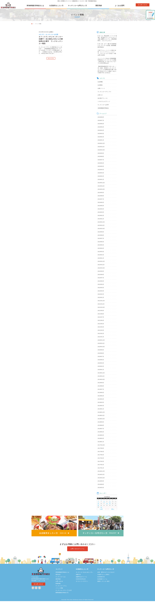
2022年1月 (101, 297)
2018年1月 (101, 441)
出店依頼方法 (101, 576)
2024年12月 (101, 182)
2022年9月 (101, 271)
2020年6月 (101, 359)
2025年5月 (101, 166)
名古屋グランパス (103, 98)
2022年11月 (101, 264)
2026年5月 (101, 127)
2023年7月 (101, 238)
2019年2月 (101, 405)
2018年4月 (101, 438)
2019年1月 (101, 409)
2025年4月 (101, 169)
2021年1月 (101, 336)
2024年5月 (101, 205)
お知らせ (100, 95)
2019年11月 (101, 376)
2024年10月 (101, 189)
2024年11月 (101, 186)
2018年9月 (101, 422)
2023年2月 (101, 254)
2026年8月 (101, 117)
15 (98, 503)
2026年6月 (101, 123)
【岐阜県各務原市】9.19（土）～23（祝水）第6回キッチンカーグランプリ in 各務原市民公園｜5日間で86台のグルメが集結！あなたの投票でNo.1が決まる (107, 69)
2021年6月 (101, 320)
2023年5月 (101, 245)
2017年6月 (101, 451)
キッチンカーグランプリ (104, 91)
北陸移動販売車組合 (103, 108)
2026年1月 (101, 140)
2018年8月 (101, 425)
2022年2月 (101, 294)
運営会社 (58, 574)
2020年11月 (101, 343)
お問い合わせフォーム (78, 548)
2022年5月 (101, 284)
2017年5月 (101, 454)
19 (110, 503)
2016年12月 (101, 471)
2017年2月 (101, 464)
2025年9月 (101, 153)
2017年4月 (101, 458)
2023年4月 (101, 248)
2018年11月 (101, 415)
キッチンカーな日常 (52, 34)
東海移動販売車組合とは (35, 5)
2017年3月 (101, 461)
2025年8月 (101, 156)
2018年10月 (101, 418)
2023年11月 (101, 225)
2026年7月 (101, 120)
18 (107, 503)
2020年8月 (101, 353)
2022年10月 (101, 268)
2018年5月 (101, 435)
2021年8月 (101, 313)
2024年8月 (101, 195)
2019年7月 (101, 389)
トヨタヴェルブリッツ (104, 101)
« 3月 (101, 509)
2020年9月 (101, 350)
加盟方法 (78, 574)
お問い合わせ (59, 581)
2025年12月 (101, 143)
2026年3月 (101, 133)
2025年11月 (101, 146)
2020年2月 (101, 366)
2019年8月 (101, 386)
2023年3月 (101, 251)
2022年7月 (101, 277)
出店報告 (100, 85)
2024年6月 (101, 202)
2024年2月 (101, 215)
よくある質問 (119, 5)
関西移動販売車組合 (61, 592)
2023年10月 (101, 228)
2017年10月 (101, 445)
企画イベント (101, 88)
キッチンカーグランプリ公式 (64, 590)
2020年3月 (101, 363)
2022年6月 (101, 281)
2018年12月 (101, 412)
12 (110, 501)
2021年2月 (101, 333)
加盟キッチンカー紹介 (103, 581)
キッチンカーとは (60, 576)
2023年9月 (101, 232)
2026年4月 (101, 130)
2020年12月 (101, 340)
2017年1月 (101, 468)
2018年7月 (101, 428)
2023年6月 (101, 241)
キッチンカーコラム (61, 585)
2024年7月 (101, 199)
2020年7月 (101, 356)
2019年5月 (101, 395)
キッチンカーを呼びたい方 (77, 5)
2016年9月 (101, 481)
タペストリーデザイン (82, 581)
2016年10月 (101, 477)
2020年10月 (101, 346)
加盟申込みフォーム (81, 576)
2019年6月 (101, 392)
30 (101, 507)
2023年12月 (101, 222)
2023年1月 (101, 258)
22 (98, 505)
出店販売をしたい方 (56, 5)
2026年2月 (101, 136)
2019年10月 (101, 379)
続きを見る (51, 58)
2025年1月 (101, 179)
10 (104, 501)
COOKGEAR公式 (81, 579)
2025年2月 (101, 176)
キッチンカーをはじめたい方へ (84, 572)
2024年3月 (101, 212)
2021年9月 (101, 310)
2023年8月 (101, 235)
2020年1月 (101, 369)
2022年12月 (101, 261)
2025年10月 (101, 150)
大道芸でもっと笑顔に (103, 574)
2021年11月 (101, 304)
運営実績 (98, 5)
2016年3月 (101, 487)
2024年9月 (101, 192)
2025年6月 (101, 163)
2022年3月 (101, 291)
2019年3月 (101, 402)
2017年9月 (101, 448)
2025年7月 (101, 159)
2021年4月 (101, 327)
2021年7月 (101, 317)
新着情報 (58, 583)
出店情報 (100, 81)
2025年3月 (101, 172)
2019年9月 (101, 382)
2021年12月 (101, 300)
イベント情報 (59, 588)
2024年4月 (101, 209)
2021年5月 (101, 323)
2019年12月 (101, 373)
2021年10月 (101, 307)
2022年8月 (101, 274)
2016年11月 (101, 474)
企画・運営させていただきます (106, 572)
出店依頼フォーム (102, 579)
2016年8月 (101, 484)
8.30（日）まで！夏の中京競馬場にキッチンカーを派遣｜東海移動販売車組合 (107, 45)
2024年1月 (101, 218)
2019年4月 (101, 399)
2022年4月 (101, 287)
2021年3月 (101, 330)
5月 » (112, 509)
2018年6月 (101, 431)
